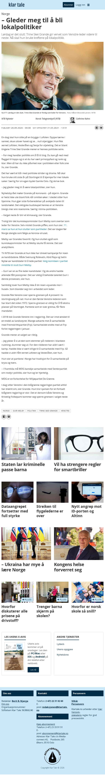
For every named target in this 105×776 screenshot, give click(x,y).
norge (6, 410)
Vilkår (75, 701)
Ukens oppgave (65, 649)
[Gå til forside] (17, 5)
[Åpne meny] (88, 4)
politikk (31, 410)
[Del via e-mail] (101, 128)
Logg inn (80, 4)
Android (40, 656)
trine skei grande (48, 410)
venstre (65, 410)
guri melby (18, 410)
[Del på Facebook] (97, 128)
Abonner (68, 4)
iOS (30, 656)
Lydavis (60, 644)
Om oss (5, 704)
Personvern (78, 704)
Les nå (33, 669)
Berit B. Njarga (20, 701)
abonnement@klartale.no (55, 733)
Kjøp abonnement (46, 724)
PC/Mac (35, 653)
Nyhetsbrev (63, 654)
